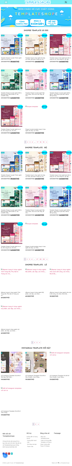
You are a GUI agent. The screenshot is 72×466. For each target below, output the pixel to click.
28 (40, 259)
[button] (6, 2)
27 (37, 259)
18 (40, 142)
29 (44, 259)
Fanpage (57, 433)
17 (37, 142)
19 (43, 142)
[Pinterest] (9, 454)
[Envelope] (12, 454)
